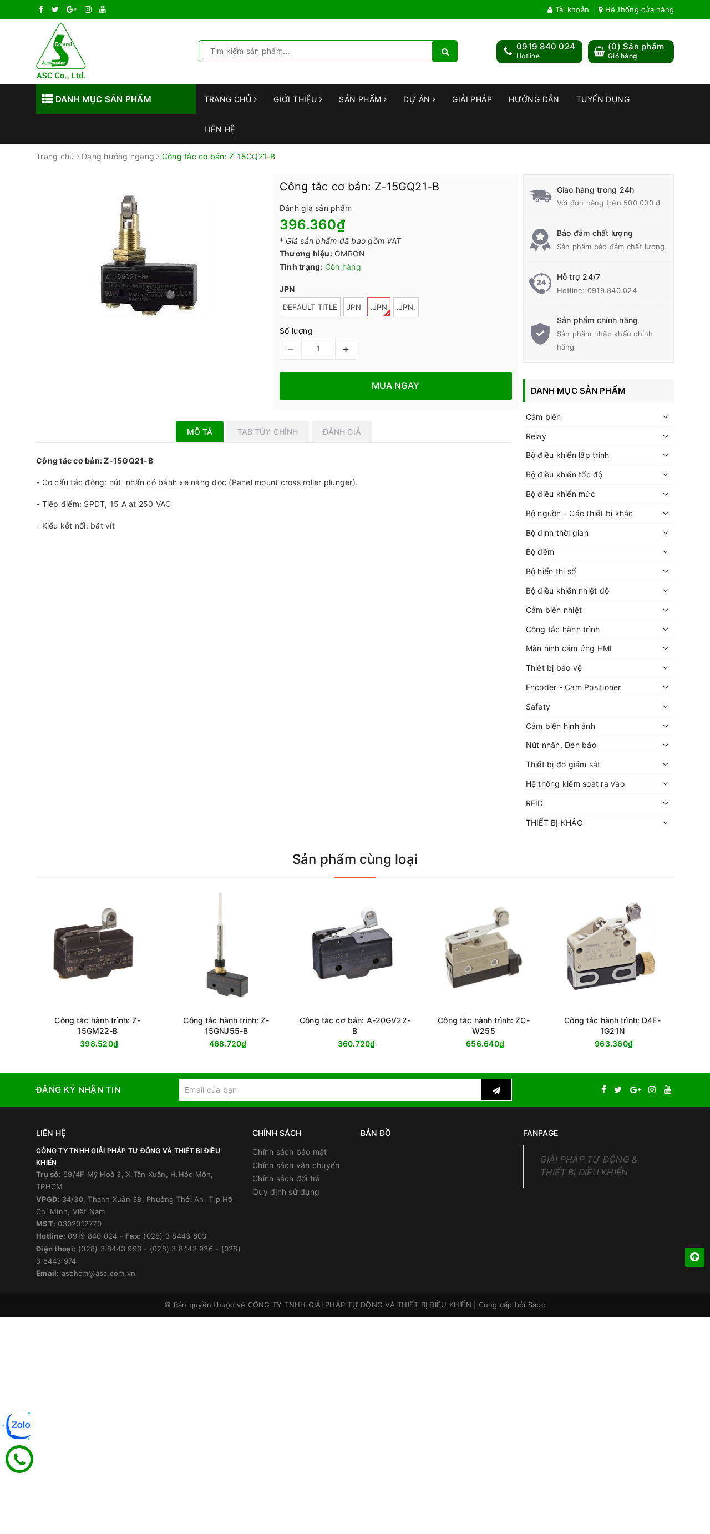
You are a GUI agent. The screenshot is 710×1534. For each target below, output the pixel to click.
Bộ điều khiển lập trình (568, 455)
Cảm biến (543, 416)
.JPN (379, 307)
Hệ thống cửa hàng (638, 9)
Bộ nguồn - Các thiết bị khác (579, 513)
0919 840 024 (545, 46)
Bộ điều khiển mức (560, 494)
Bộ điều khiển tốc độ (564, 474)
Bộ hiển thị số (551, 571)
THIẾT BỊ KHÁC (554, 822)
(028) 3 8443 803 (174, 1235)
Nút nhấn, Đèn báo (561, 745)
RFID (535, 803)
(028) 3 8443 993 (109, 1248)
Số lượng (296, 330)
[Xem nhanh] (671, 1043)
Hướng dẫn (534, 99)
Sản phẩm (361, 99)
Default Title (310, 307)
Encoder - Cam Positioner (573, 687)
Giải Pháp (472, 99)
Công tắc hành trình (563, 629)
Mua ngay (119, 1044)
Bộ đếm (540, 551)
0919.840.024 (612, 290)
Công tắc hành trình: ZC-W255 (483, 1025)
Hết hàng (632, 1044)
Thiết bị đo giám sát (563, 764)
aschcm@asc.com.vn (98, 1273)
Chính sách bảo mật (289, 1151)
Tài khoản (571, 9)
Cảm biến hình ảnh (560, 726)
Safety (538, 706)
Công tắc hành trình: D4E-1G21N (612, 1025)
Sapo (537, 1304)
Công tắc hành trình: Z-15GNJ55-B (226, 1025)
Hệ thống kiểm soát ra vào (575, 783)
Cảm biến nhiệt (554, 610)
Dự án (418, 99)
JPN (354, 307)
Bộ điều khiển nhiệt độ (568, 590)
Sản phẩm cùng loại (355, 859)
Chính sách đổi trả (286, 1178)
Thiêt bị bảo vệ (554, 667)
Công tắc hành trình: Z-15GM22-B (97, 1025)
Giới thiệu (296, 99)
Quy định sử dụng (286, 1191)
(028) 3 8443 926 (181, 1248)
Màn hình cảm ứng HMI (569, 648)
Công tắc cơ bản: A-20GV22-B (355, 1025)
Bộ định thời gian (557, 532)
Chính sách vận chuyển (295, 1165)
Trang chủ (229, 99)
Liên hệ (219, 129)
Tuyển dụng (603, 99)
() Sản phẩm (636, 51)
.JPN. (406, 307)
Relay (536, 436)
